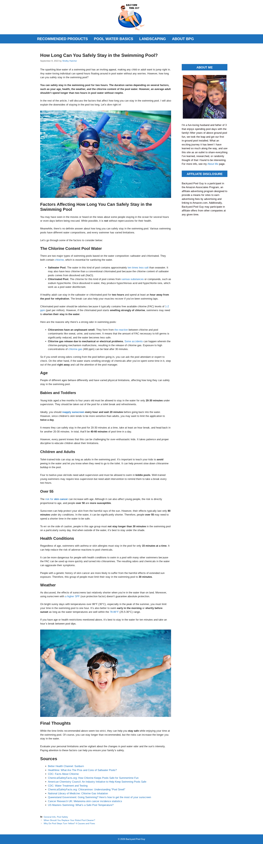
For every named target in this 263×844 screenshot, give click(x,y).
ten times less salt (138, 267)
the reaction (121, 329)
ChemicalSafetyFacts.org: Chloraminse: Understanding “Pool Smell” (86, 789)
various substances (132, 279)
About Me (213, 163)
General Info (50, 817)
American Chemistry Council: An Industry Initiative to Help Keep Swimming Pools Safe (97, 781)
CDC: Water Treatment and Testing (68, 785)
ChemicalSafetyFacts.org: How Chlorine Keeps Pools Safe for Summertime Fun (93, 777)
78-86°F (114, 611)
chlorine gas (75, 349)
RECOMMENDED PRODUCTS (62, 39)
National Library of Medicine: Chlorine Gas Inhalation (78, 793)
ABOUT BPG (183, 39)
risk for (56, 499)
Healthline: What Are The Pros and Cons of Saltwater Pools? (82, 770)
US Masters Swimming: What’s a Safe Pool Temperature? (81, 805)
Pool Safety (62, 817)
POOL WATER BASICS (113, 39)
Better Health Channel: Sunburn (66, 766)
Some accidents (133, 341)
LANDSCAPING (152, 39)
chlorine (59, 259)
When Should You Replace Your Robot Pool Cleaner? (69, 820)
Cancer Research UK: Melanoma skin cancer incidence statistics (85, 801)
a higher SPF (72, 596)
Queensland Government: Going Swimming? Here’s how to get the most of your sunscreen (99, 797)
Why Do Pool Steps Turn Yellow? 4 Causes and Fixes (69, 823)
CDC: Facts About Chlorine (63, 774)
